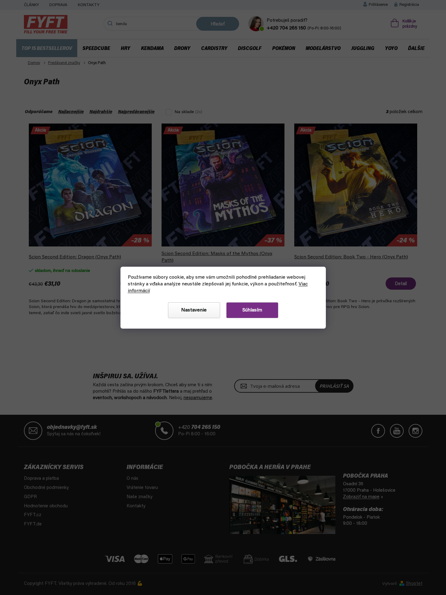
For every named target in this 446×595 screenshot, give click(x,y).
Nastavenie (194, 310)
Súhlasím (252, 310)
